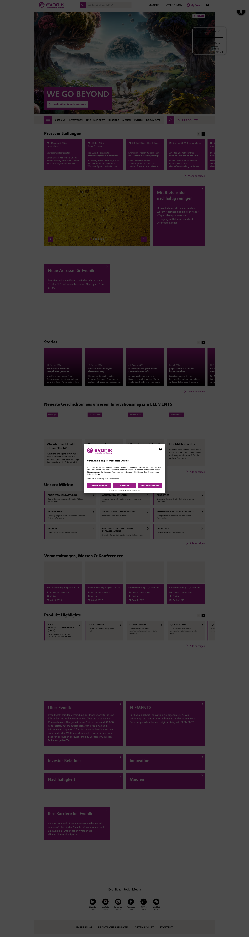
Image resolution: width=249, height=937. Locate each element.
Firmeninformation (112, 479)
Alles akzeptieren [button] (99, 485)
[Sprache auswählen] (160, 449)
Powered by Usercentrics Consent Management (124, 490)
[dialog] (124, 468)
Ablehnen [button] (124, 485)
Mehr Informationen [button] (150, 485)
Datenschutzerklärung (95, 479)
